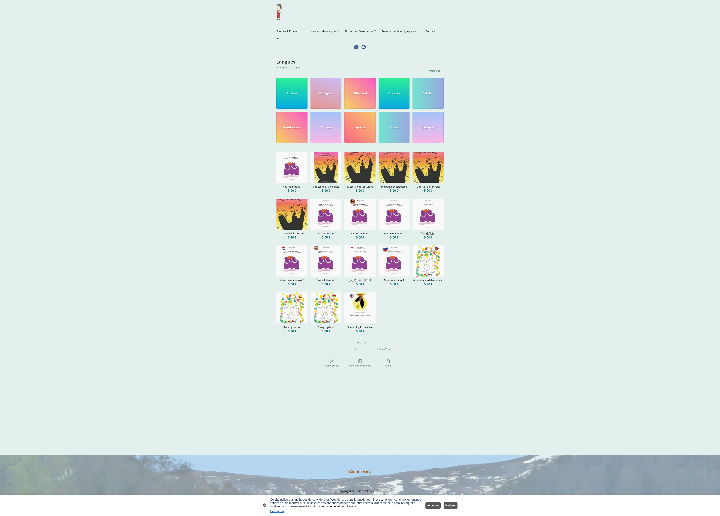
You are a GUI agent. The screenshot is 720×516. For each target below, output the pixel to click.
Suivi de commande (360, 365)
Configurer (277, 511)
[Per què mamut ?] (360, 214)
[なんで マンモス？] (360, 261)
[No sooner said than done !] (428, 261)
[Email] (364, 47)
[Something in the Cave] (360, 308)
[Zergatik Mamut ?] (326, 261)
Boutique (281, 67)
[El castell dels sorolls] (428, 167)
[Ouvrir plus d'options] (278, 38)
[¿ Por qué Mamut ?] (326, 214)
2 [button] (361, 349)
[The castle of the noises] (326, 167)
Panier (388, 365)
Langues (296, 67)
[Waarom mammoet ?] (292, 261)
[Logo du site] (279, 12)
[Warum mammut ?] (394, 214)
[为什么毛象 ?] (428, 214)
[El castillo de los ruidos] (360, 167)
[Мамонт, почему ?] (394, 261)
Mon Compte (332, 365)
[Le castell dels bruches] (292, 214)
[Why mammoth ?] (292, 167)
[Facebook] (356, 47)
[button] (384, 349)
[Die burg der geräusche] (394, 167)
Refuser (450, 505)
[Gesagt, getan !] (326, 308)
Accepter (433, 505)
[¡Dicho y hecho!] (292, 308)
